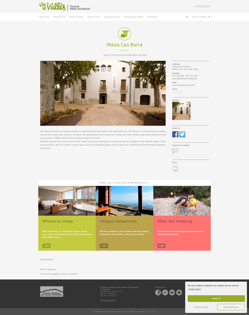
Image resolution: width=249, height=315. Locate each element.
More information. (108, 300)
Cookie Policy (194, 289)
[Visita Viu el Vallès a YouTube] (172, 292)
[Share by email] (175, 151)
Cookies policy (150, 312)
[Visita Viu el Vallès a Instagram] (165, 292)
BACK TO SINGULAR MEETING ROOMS (124, 55)
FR (209, 6)
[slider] (177, 92)
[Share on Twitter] (182, 134)
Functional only (201, 307)
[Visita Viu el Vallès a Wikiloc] (179, 292)
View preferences (230, 307)
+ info (46, 246)
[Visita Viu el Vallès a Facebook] (158, 292)
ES (201, 6)
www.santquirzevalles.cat (183, 85)
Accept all (216, 298)
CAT (196, 6)
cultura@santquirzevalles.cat (184, 78)
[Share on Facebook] (175, 134)
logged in (56, 274)
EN (205, 6)
